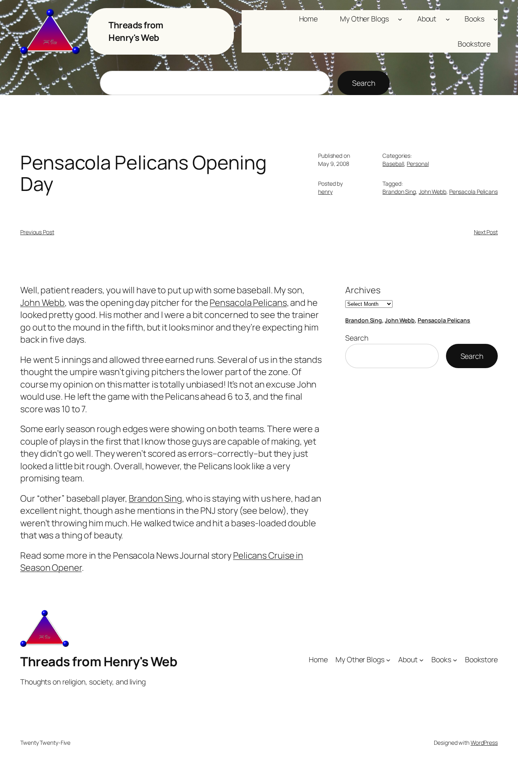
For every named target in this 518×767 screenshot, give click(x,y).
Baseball (393, 163)
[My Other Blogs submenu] (400, 19)
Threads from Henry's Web (135, 31)
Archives (362, 290)
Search (363, 83)
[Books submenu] (495, 19)
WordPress (484, 742)
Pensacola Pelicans (473, 191)
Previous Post (37, 232)
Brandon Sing (399, 191)
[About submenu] (448, 19)
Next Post (486, 232)
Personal (418, 163)
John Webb (432, 191)
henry (325, 191)
